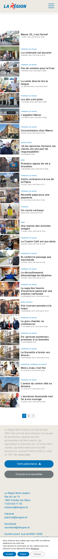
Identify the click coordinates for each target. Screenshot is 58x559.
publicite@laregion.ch (15, 517)
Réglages (35, 549)
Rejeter (23, 554)
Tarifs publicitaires (27, 463)
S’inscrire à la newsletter (29, 474)
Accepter (9, 554)
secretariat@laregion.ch (17, 527)
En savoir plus (22, 454)
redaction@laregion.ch (16, 507)
